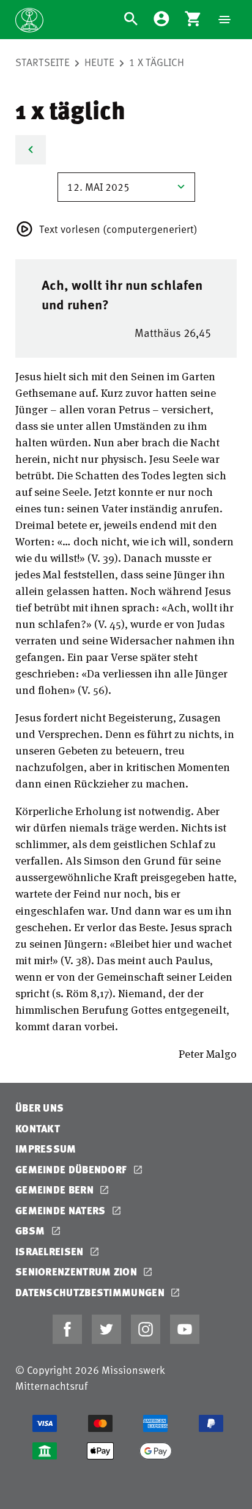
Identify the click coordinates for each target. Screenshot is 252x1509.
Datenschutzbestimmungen (91, 1292)
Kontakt (37, 1128)
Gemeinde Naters (61, 1210)
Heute (99, 61)
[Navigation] (224, 19)
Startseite (42, 61)
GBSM (31, 1230)
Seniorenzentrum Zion (77, 1271)
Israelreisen (50, 1251)
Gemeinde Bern (55, 1189)
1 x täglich (156, 61)
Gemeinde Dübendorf (72, 1169)
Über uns (39, 1107)
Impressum (45, 1148)
